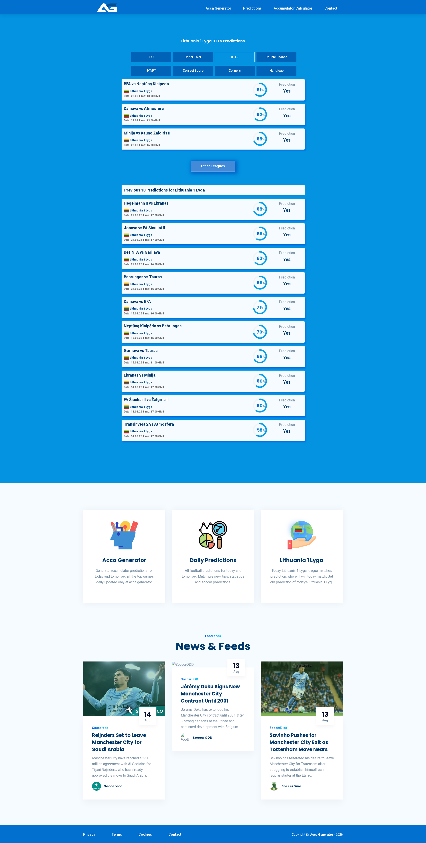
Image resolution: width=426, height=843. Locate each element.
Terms (117, 834)
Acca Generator (218, 8)
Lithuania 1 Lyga (301, 560)
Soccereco (113, 786)
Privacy (89, 834)
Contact (330, 8)
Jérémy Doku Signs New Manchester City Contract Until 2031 (210, 693)
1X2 (151, 57)
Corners (235, 70)
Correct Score (193, 70)
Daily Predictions (213, 560)
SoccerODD (202, 737)
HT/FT (151, 70)
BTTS (235, 57)
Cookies (145, 834)
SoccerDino (291, 786)
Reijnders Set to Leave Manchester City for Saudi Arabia (119, 742)
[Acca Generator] (107, 7)
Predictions (252, 8)
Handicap (277, 70)
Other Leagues (213, 166)
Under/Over (193, 57)
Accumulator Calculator (293, 8)
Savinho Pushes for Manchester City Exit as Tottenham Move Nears (299, 742)
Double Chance (276, 57)
